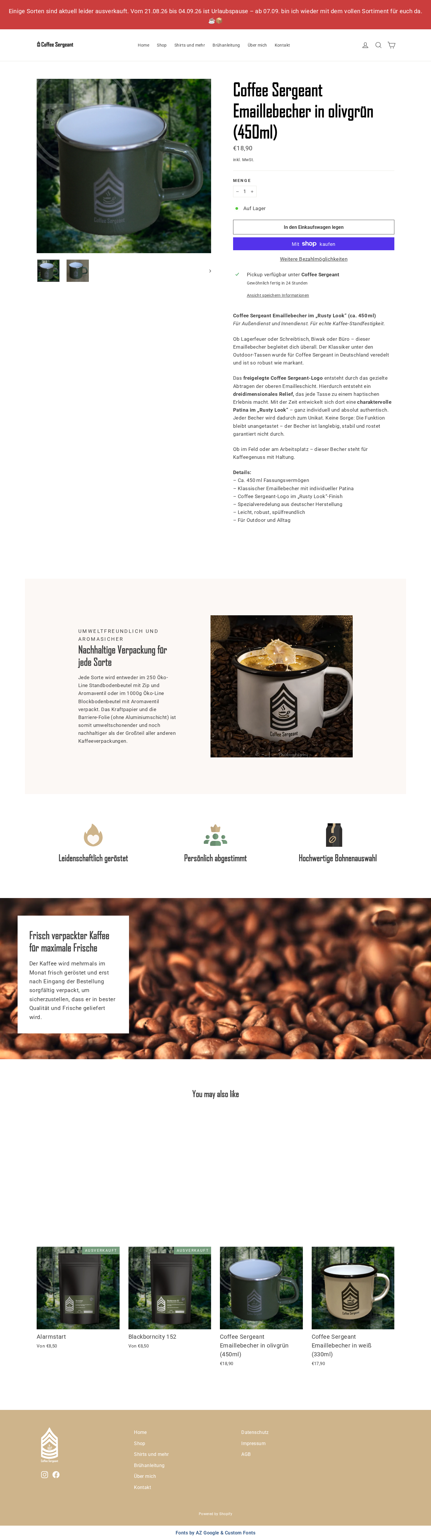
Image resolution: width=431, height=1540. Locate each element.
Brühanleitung (226, 45)
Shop (162, 45)
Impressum (253, 1443)
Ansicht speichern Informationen (278, 295)
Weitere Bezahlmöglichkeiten (313, 259)
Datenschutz (255, 1432)
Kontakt (282, 45)
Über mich (257, 45)
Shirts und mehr (189, 45)
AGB (246, 1454)
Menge (242, 180)
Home (143, 45)
